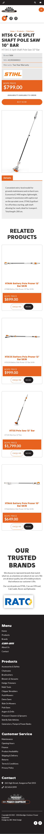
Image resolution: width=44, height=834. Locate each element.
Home (12, 31)
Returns (5, 759)
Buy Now (22, 102)
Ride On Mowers (9, 703)
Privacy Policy (8, 768)
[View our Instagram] (16, 18)
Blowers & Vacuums (10, 679)
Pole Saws (30, 31)
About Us (5, 647)
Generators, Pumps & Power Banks (16, 724)
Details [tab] (7, 177)
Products (20, 31)
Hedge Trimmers (9, 683)
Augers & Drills (8, 711)
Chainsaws (6, 671)
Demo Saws (7, 699)
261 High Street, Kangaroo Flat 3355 (20, 783)
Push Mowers (7, 695)
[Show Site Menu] (41, 9)
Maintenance (7, 739)
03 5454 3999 (10, 787)
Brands (5, 639)
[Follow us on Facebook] (11, 18)
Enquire (17, 307)
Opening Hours (8, 743)
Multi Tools (6, 687)
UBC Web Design (15, 820)
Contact (5, 651)
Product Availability (10, 751)
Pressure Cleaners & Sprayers (14, 716)
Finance (5, 747)
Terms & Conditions (10, 763)
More (28, 307)
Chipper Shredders (9, 691)
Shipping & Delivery (10, 755)
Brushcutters (7, 675)
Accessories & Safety (11, 666)
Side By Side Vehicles (10, 720)
